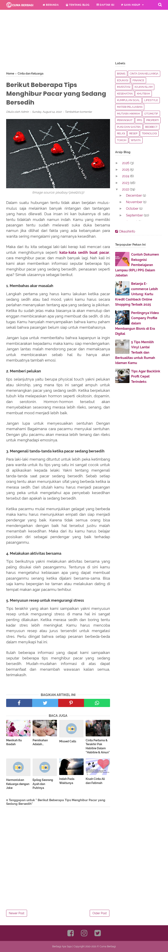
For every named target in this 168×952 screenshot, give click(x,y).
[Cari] (160, 4)
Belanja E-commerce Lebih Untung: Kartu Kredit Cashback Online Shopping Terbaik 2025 (136, 294)
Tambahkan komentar (78, 111)
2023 (126, 183)
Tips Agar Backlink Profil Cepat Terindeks (145, 376)
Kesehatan (125, 93)
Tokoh (121, 140)
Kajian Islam (143, 86)
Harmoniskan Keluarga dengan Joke (17, 783)
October (132, 208)
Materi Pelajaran (129, 106)
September (135, 215)
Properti (152, 120)
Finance (138, 80)
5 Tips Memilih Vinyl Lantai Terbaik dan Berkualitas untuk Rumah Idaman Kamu (135, 352)
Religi (43, 14)
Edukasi (19, 14)
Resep (133, 133)
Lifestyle (151, 100)
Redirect (151, 126)
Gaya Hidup (131, 4)
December (134, 195)
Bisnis (121, 73)
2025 (126, 169)
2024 (126, 176)
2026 (126, 163)
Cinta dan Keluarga (144, 73)
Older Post (99, 913)
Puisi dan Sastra (129, 126)
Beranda (52, 4)
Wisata (136, 140)
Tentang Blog (78, 4)
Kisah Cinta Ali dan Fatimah (95, 781)
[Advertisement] (58, 42)
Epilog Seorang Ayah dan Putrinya (43, 783)
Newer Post (16, 913)
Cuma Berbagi (108, 946)
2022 (126, 189)
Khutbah (143, 93)
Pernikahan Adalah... (40, 742)
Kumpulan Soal (128, 100)
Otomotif (151, 113)
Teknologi (149, 133)
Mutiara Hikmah (128, 113)
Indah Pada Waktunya (66, 781)
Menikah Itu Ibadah (14, 742)
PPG (139, 120)
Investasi (123, 86)
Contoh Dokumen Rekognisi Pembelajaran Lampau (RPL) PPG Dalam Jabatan (137, 265)
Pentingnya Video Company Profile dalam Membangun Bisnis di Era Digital (137, 323)
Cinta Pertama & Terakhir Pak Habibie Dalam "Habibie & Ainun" (98, 746)
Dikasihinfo (127, 231)
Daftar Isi (106, 4)
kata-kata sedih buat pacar (84, 252)
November (134, 202)
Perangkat (125, 120)
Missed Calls (67, 741)
